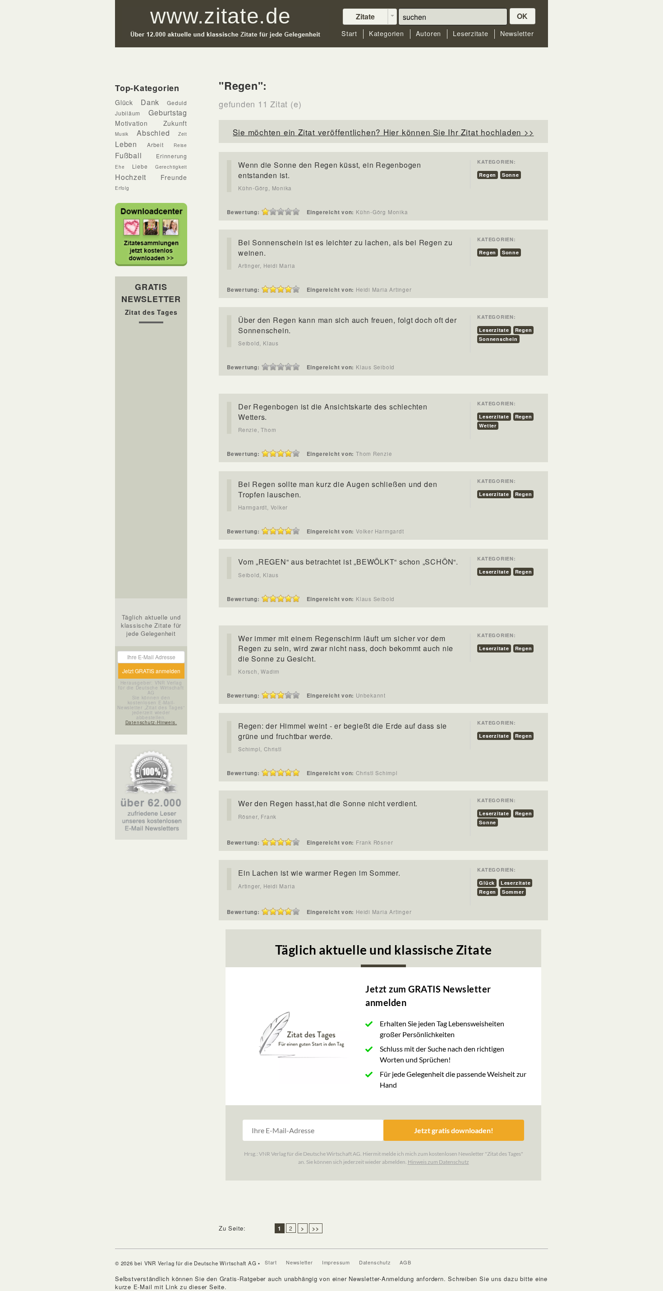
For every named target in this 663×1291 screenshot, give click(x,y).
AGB (405, 1262)
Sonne (510, 174)
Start (349, 33)
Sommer (513, 891)
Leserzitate (470, 33)
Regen (487, 174)
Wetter (488, 425)
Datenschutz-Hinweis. (151, 722)
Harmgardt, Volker (263, 507)
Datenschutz (375, 1262)
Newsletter (517, 33)
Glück (487, 882)
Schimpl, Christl (259, 749)
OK (523, 16)
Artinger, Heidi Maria (266, 265)
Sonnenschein (498, 338)
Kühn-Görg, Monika (265, 188)
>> (315, 1228)
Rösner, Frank (257, 816)
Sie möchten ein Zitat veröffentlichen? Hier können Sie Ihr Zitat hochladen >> (383, 132)
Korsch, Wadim (259, 671)
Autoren (428, 33)
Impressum (336, 1262)
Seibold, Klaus (258, 343)
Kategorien (386, 33)
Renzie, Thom (257, 429)
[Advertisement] (151, 463)
